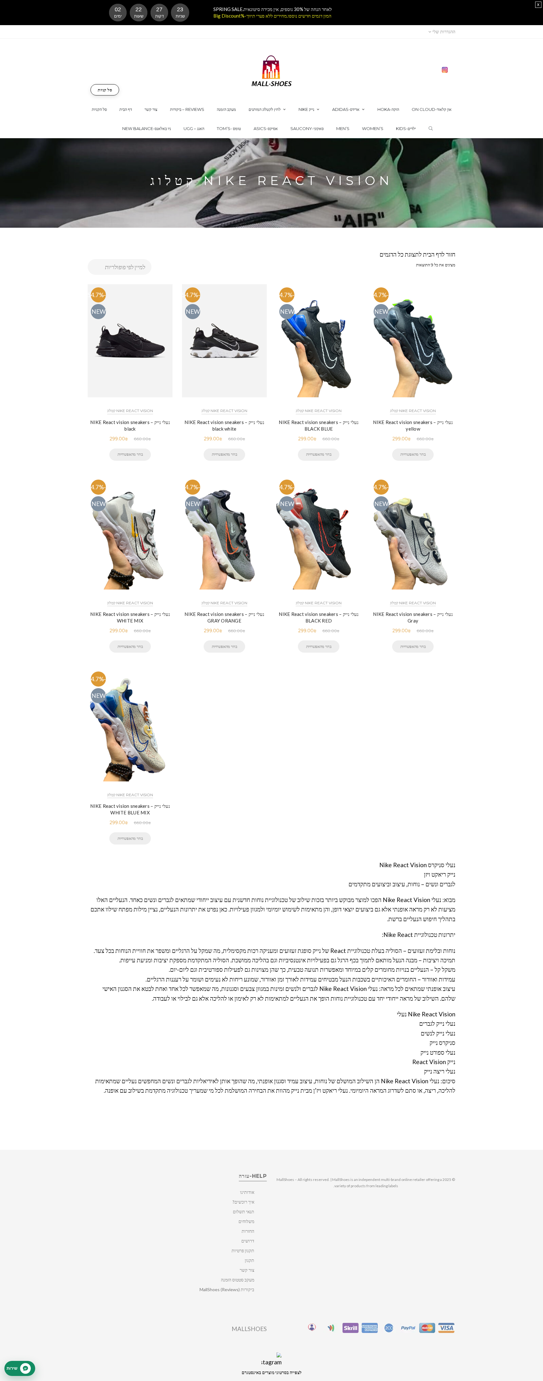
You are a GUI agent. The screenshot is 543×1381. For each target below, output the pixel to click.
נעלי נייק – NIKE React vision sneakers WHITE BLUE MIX (130, 809)
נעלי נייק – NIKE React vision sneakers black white (224, 425)
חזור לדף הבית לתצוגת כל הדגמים (417, 254)
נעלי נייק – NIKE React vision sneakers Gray (413, 617)
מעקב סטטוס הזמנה (237, 1279)
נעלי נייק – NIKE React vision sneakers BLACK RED (319, 617)
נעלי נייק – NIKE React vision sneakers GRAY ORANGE (224, 617)
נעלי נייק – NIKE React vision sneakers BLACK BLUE (319, 425)
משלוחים (246, 1221)
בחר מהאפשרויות (130, 454)
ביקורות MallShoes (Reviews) (227, 1289)
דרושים (247, 1240)
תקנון (249, 1260)
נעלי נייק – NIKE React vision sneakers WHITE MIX (130, 617)
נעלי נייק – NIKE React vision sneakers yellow (413, 425)
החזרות (248, 1231)
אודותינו (247, 1192)
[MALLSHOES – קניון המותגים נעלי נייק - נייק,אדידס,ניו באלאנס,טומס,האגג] (272, 70)
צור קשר (247, 1270)
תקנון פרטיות (243, 1250)
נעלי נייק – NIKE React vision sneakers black (130, 425)
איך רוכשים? (243, 1201)
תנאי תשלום (243, 1211)
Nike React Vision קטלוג (130, 410)
